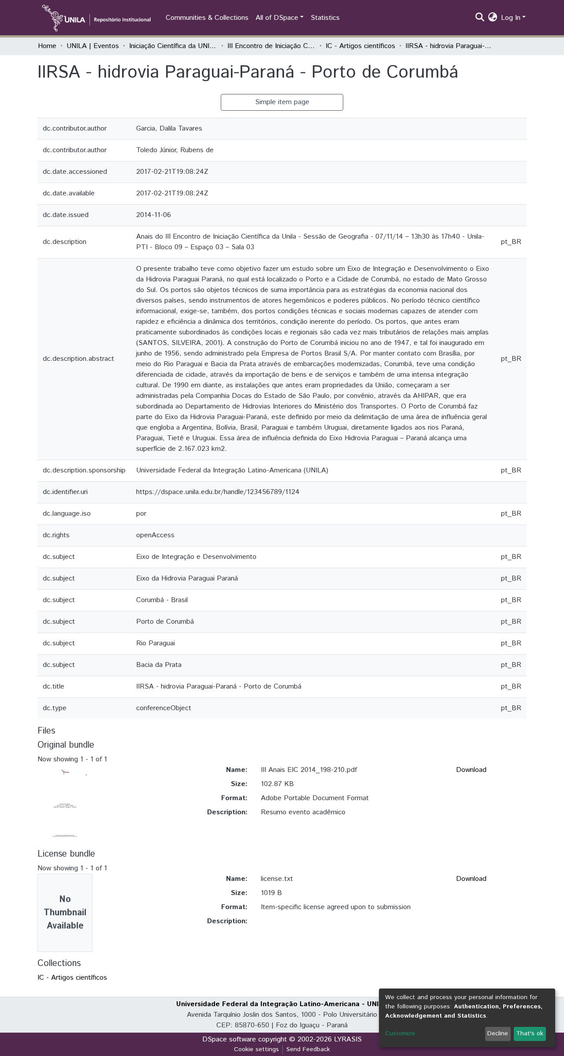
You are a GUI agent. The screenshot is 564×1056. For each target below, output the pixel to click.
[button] (492, 18)
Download (471, 770)
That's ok (529, 1033)
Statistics (325, 18)
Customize (400, 1033)
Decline (497, 1033)
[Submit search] (480, 18)
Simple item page (282, 102)
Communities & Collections (207, 18)
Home (47, 46)
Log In (510, 18)
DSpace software (229, 1039)
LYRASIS (348, 1039)
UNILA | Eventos (93, 46)
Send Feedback (308, 1049)
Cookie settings (256, 1049)
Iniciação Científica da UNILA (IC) (173, 46)
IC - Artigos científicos (360, 46)
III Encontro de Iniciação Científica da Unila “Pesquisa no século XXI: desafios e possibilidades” (271, 46)
